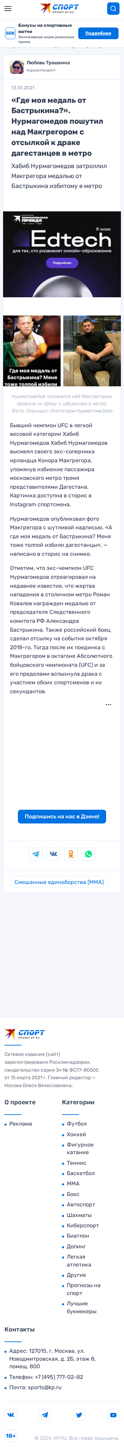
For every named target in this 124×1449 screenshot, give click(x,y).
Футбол (77, 1123)
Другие (76, 1275)
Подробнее (98, 33)
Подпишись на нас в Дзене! (62, 816)
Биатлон (78, 1235)
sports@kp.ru (45, 1387)
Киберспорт (83, 1225)
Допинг (76, 1246)
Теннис (76, 1163)
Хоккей (76, 1134)
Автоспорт (81, 1204)
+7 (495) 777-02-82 (59, 1377)
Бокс (73, 1194)
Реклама (20, 1123)
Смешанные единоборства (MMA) (59, 882)
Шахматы (79, 1215)
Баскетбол (81, 1173)
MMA (73, 1183)
